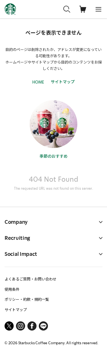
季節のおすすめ (54, 156)
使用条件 (12, 289)
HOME (38, 82)
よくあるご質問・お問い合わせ (30, 279)
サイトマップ (63, 81)
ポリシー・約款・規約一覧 (27, 299)
